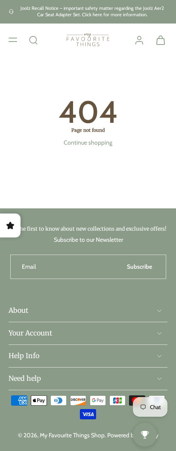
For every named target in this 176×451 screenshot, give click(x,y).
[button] (12, 39)
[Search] (33, 39)
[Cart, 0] (158, 39)
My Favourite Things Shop (72, 434)
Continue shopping (88, 142)
